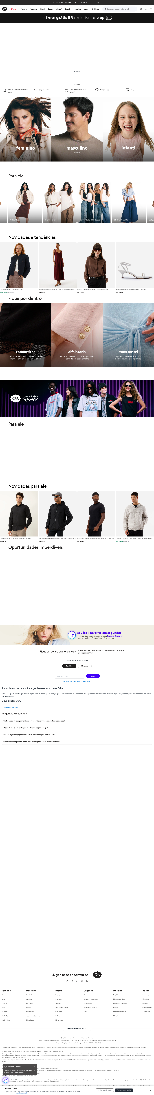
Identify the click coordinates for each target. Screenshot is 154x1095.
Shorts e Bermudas (61, 1007)
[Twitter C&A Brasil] (82, 981)
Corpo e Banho (147, 1007)
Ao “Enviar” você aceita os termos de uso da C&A (77, 681)
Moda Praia (5, 1016)
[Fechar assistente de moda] (35, 1067)
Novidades (95, 9)
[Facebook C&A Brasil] (87, 981)
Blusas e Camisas (119, 999)
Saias (3, 1007)
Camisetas (29, 995)
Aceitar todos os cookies (124, 1090)
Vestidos (4, 1003)
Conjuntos (58, 999)
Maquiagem (146, 999)
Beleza (50, 9)
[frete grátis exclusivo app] (77, 22)
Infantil (42, 9)
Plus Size (117, 990)
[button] (119, 9)
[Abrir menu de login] (141, 9)
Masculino (33, 9)
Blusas (4, 995)
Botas (86, 995)
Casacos (5, 1012)
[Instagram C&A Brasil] (67, 981)
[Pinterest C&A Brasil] (77, 981)
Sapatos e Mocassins (91, 999)
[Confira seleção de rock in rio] (77, 416)
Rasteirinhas (88, 1003)
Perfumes (145, 995)
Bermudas (29, 1003)
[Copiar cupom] (98, 2)
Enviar (93, 676)
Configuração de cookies (105, 1090)
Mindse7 (59, 9)
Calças (4, 999)
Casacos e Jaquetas (120, 1003)
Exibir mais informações (75, 1028)
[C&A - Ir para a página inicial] (5, 9)
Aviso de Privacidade (21, 1093)
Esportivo (78, 9)
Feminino (24, 9)
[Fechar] (150, 1090)
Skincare (145, 1003)
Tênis (85, 1012)
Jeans (86, 9)
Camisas (29, 999)
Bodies (57, 995)
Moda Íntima (6, 1020)
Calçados (68, 9)
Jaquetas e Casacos (33, 1016)
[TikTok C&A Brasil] (72, 981)
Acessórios (146, 1012)
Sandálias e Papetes (90, 1007)
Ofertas (13, 9)
